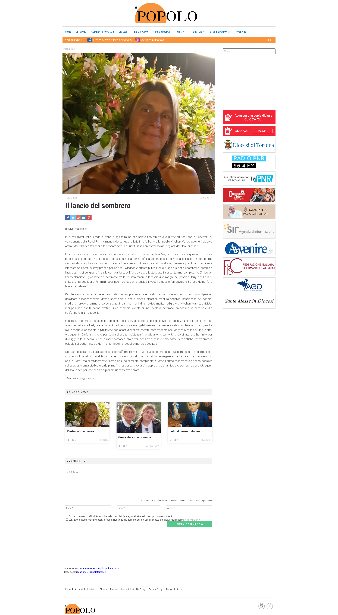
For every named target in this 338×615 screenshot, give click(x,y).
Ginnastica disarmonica (134, 437)
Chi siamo (81, 31)
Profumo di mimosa (80, 431)
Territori (196, 31)
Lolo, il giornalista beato (187, 431)
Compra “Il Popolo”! (102, 31)
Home (68, 31)
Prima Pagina (162, 31)
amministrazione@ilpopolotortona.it (101, 568)
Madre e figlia (152, 446)
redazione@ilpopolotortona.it (91, 572)
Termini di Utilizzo (174, 589)
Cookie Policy (138, 589)
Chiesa (180, 31)
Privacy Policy (191, 519)
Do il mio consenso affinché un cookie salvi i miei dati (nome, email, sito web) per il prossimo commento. (121, 516)
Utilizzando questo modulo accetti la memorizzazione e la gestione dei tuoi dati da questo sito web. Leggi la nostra (134, 519)
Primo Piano (141, 31)
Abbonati (78, 589)
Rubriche (241, 31)
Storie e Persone (219, 31)
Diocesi (123, 31)
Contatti (125, 589)
